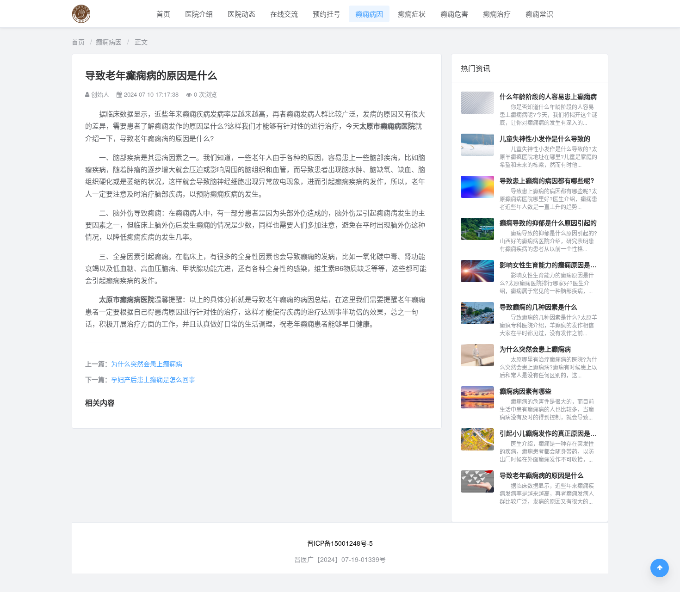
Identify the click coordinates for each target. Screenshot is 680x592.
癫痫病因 (369, 13)
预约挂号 (326, 13)
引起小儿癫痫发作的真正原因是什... (549, 433)
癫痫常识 (539, 13)
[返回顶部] (659, 568)
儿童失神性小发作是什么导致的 (545, 138)
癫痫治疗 (497, 13)
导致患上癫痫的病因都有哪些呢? (547, 180)
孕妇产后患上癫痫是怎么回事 (153, 379)
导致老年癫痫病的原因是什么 (542, 475)
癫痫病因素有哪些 (525, 390)
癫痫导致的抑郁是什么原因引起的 (548, 222)
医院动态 (241, 13)
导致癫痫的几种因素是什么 (538, 306)
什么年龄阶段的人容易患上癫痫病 (548, 96)
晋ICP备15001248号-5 (340, 543)
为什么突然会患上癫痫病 (146, 363)
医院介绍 (199, 13)
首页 (163, 13)
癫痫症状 (412, 13)
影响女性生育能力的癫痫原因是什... (549, 264)
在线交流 (284, 13)
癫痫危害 (454, 13)
